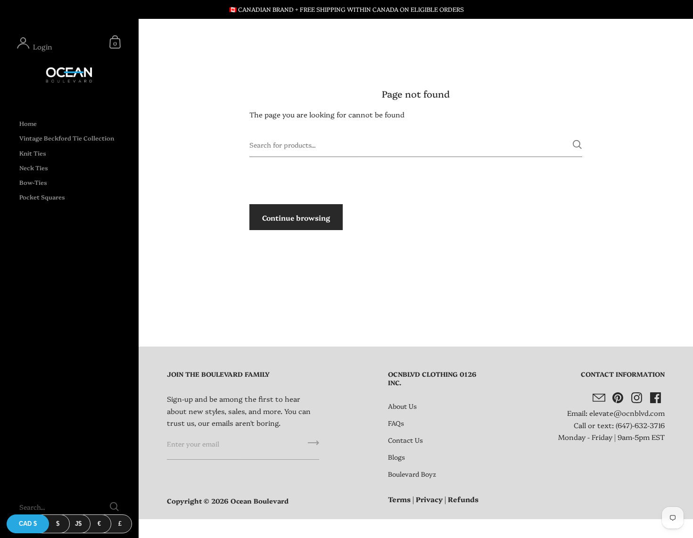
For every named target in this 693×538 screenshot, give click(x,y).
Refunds (463, 499)
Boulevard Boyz (412, 474)
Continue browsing (296, 218)
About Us (402, 406)
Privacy (429, 499)
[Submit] (577, 144)
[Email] (598, 397)
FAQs (396, 423)
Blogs (396, 457)
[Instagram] (636, 397)
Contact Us (405, 440)
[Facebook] (655, 397)
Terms (399, 499)
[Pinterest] (617, 397)
